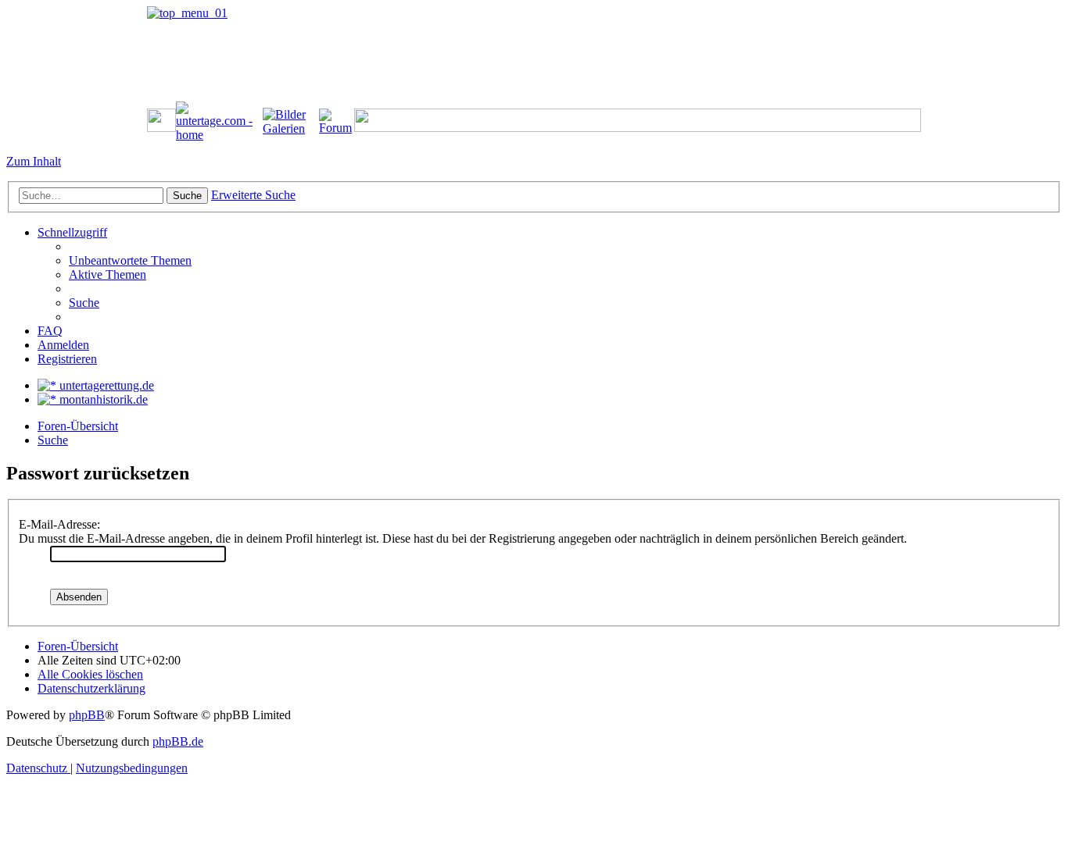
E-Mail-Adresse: (59, 524)
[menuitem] (130, 260)
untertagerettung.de (105, 385)
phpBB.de (177, 741)
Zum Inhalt (33, 161)
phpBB (87, 715)
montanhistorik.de (102, 399)
